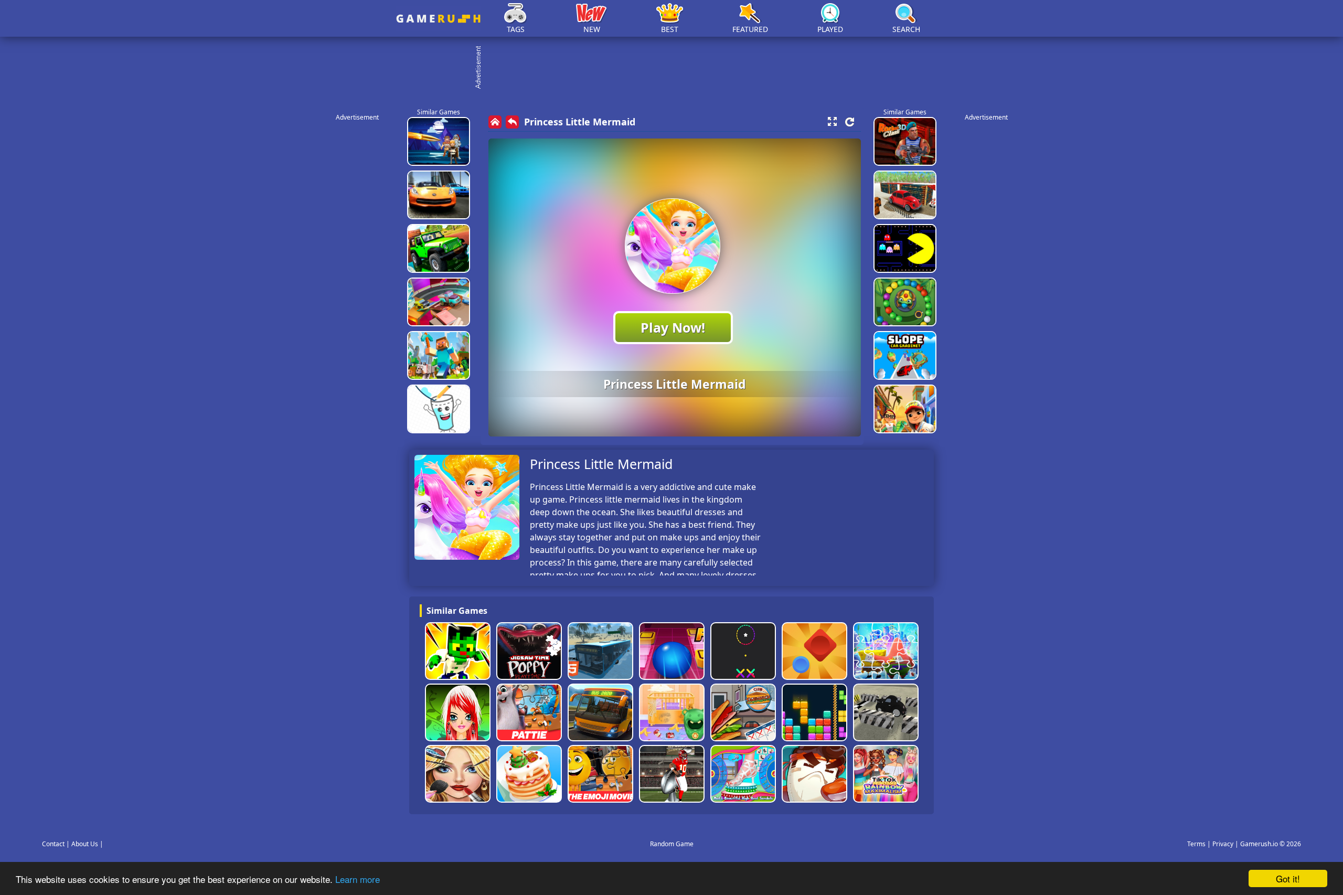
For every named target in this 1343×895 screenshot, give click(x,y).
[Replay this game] (849, 122)
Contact (53, 843)
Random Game (672, 843)
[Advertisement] (677, 68)
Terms (1196, 843)
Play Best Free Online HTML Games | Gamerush (438, 18)
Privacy (1222, 843)
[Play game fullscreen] (832, 121)
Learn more (357, 879)
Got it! (1288, 878)
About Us (84, 843)
